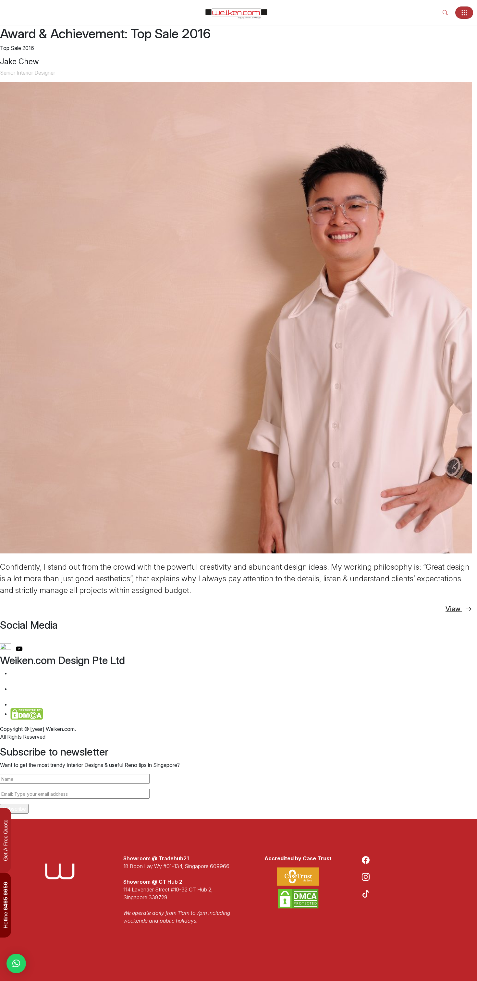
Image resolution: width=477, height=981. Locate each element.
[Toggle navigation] (464, 12)
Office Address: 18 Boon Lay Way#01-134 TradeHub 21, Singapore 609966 (59, 677)
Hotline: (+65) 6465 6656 (44, 704)
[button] (16, 963)
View (454, 609)
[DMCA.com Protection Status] (298, 898)
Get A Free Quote (5, 840)
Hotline (5, 905)
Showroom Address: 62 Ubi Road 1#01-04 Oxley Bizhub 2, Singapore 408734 (61, 692)
